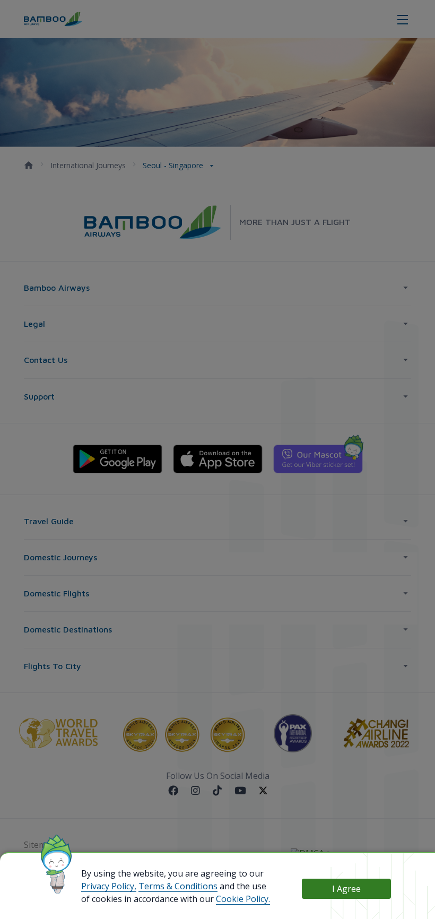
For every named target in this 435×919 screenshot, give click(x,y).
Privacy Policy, (108, 886)
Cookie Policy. (243, 899)
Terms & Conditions (178, 886)
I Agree (346, 889)
